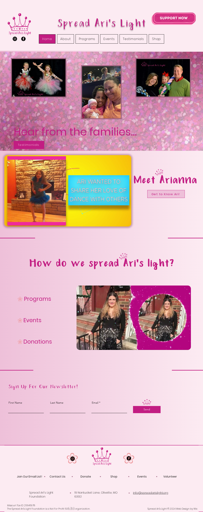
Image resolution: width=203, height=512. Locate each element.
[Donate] (173, 18)
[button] (126, 222)
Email (95, 402)
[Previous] (21, 101)
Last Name (56, 402)
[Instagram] (15, 39)
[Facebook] (23, 39)
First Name (15, 402)
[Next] (181, 101)
